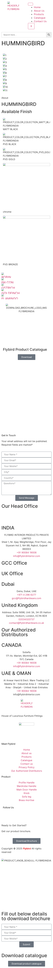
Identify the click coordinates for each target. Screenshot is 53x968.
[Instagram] (14, 815)
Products (39, 14)
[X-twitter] (38, 815)
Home (37, 7)
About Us (39, 10)
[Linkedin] (22, 815)
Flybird (27, 848)
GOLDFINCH (10, 293)
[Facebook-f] (6, 815)
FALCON (7, 282)
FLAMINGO (9, 298)
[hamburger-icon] (30, 4)
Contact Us (40, 21)
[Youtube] (30, 815)
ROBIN (6, 277)
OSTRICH (8, 288)
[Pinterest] (46, 815)
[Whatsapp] (5, 518)
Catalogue (39, 17)
